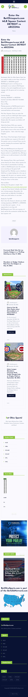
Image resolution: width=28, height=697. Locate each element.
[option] (14, 569)
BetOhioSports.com (7, 625)
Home (14, 31)
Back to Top (15, 693)
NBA (6, 446)
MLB (13, 51)
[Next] (15, 513)
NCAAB (7, 450)
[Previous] (13, 513)
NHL (6, 461)
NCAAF (7, 454)
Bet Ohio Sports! (14, 418)
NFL (6, 458)
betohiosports (7, 51)
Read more (11, 332)
